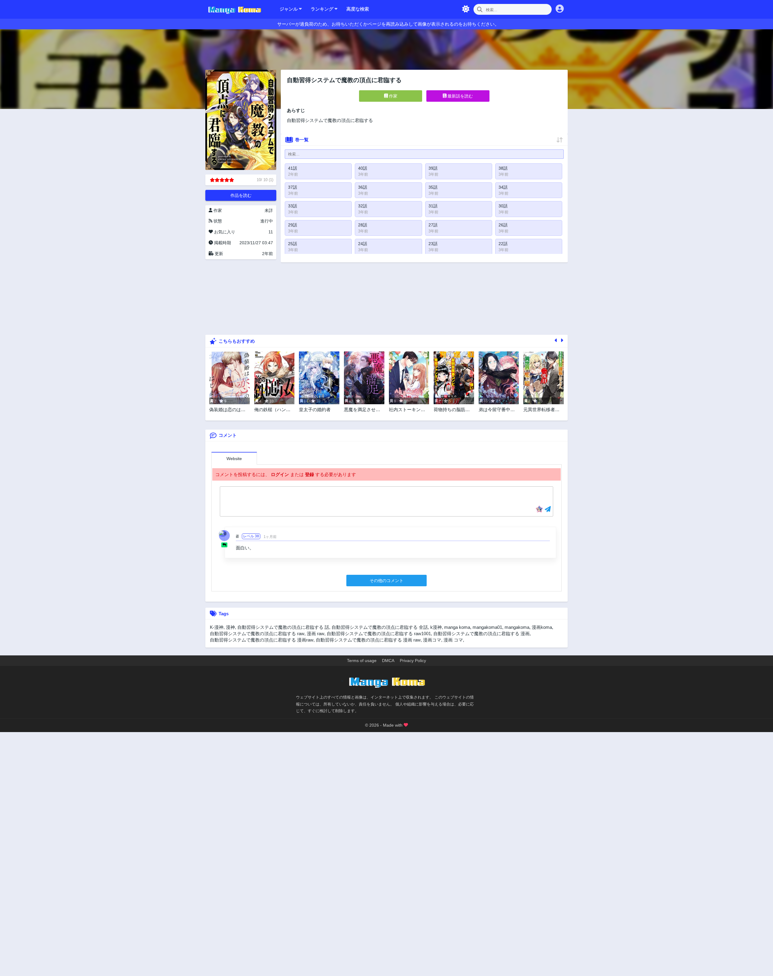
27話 (433, 224)
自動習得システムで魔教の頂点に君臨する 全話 (380, 627)
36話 (362, 187)
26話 (503, 224)
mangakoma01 (487, 627)
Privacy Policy (413, 660)
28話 (362, 224)
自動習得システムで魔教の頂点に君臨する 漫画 (481, 633)
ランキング (323, 8)
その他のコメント (386, 580)
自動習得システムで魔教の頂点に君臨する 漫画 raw (368, 639)
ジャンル (289, 8)
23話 (433, 243)
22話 (503, 243)
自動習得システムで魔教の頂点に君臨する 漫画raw (261, 639)
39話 (433, 168)
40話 (362, 168)
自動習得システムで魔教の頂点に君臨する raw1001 (379, 633)
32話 (362, 205)
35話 (433, 187)
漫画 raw (315, 633)
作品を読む (241, 195)
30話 (503, 205)
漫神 (230, 627)
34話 (503, 187)
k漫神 (436, 627)
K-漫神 (216, 627)
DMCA (388, 660)
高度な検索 (357, 8)
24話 (362, 243)
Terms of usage (362, 660)
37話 (292, 187)
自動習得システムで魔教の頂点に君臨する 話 (283, 627)
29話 (292, 224)
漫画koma (542, 627)
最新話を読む (459, 96)
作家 (392, 96)
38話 (503, 168)
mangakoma (517, 627)
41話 (292, 168)
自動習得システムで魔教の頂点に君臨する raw (257, 633)
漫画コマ (432, 639)
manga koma (457, 627)
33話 (292, 205)
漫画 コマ (453, 639)
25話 (292, 243)
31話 (433, 205)
